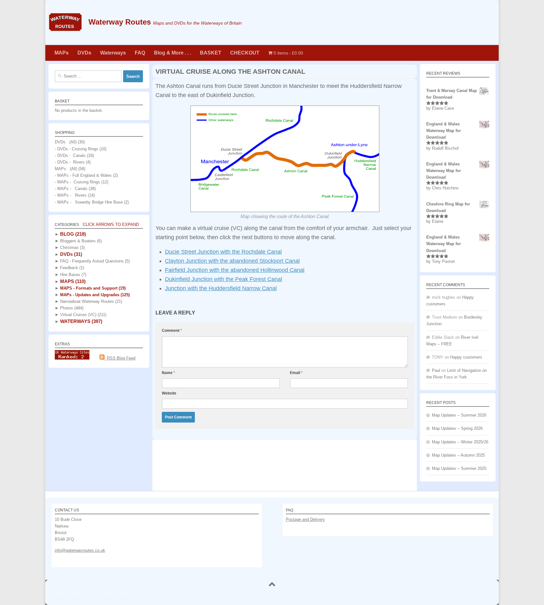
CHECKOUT (244, 52)
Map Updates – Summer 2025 (459, 468)
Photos (71, 308)
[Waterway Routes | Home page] (65, 22)
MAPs (61, 52)
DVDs (84, 52)
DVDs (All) (65, 142)
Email (296, 373)
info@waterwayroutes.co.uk (80, 550)
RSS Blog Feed (120, 358)
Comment (172, 330)
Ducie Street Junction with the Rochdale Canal (223, 252)
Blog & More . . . (172, 52)
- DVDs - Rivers (70, 162)
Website (169, 393)
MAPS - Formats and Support (92, 288)
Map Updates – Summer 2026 (459, 415)
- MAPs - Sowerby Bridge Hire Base (89, 202)
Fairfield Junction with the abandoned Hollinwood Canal (234, 270)
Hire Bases (72, 274)
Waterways (113, 52)
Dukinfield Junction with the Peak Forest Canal (223, 279)
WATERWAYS (80, 321)
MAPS (72, 281)
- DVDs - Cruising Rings (76, 149)
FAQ (140, 52)
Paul (436, 370)
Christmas (72, 247)
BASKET (210, 52)
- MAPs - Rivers (71, 195)
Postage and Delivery (305, 519)
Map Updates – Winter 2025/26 (460, 442)
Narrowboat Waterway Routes (90, 301)
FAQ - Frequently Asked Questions (94, 261)
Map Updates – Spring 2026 (457, 428)
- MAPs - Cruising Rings (77, 182)
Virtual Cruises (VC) (82, 314)
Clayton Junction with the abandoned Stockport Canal (232, 261)
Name (168, 373)
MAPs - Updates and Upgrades (94, 294)
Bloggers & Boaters (80, 241)
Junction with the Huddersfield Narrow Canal (221, 288)
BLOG (72, 234)
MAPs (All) (66, 168)
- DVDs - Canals (70, 155)
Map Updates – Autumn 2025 (458, 455)
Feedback (71, 267)
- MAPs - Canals (71, 188)
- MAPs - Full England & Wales (83, 175)
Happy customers (466, 357)
